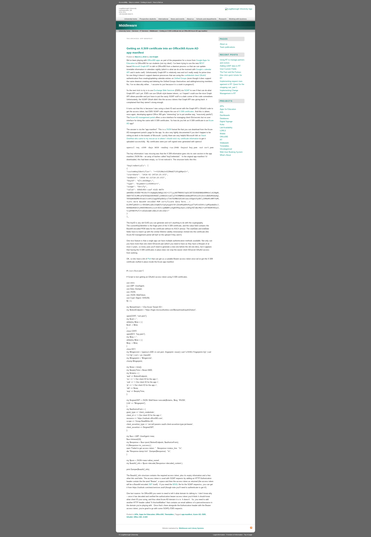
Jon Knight (153, 57)
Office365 (160, 514)
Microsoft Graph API (141, 66)
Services (135, 31)
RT (221, 140)
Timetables (169, 514)
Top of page (248, 535)
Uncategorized (226, 149)
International (163, 19)
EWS (204, 514)
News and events (177, 19)
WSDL (175, 484)
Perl (149, 259)
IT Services (144, 31)
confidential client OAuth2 (195, 75)
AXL (221, 112)
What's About (225, 155)
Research (223, 19)
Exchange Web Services (164, 90)
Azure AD (197, 514)
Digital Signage (226, 121)
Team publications (227, 47)
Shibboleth (224, 143)
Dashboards (225, 115)
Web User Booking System (231, 152)
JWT (150, 484)
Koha (222, 124)
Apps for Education (147, 514)
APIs (136, 514)
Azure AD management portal (142, 117)
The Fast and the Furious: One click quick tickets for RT (231, 75)
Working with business (238, 19)
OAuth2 (130, 517)
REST (201, 63)
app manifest (186, 514)
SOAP (187, 90)
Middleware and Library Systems (191, 528)
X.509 (145, 517)
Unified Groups (180, 78)
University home (130, 19)
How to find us (158, 2)
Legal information (219, 535)
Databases (224, 118)
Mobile (222, 134)
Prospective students (148, 19)
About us (190, 19)
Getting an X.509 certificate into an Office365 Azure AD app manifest (183, 31)
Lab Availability (226, 127)
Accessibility (123, 2)
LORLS (223, 131)
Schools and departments (206, 19)
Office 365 (138, 517)
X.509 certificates (186, 111)
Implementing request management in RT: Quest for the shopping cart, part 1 (232, 84)
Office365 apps (153, 60)
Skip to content (134, 2)
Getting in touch (146, 2)
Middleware (128, 25)
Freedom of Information (234, 535)
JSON (168, 129)
